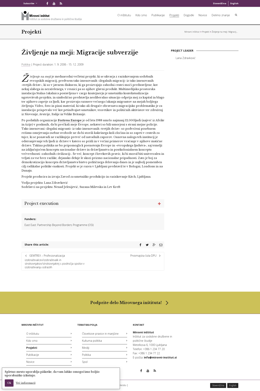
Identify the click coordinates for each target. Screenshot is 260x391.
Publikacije (158, 15)
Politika (26, 64)
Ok (9, 383)
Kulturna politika (92, 340)
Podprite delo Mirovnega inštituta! (126, 302)
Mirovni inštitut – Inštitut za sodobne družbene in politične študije (192, 31)
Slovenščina (219, 3)
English (234, 3)
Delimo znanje (221, 15)
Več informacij (25, 383)
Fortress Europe (70, 120)
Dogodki (189, 15)
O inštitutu (124, 15)
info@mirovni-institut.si (160, 357)
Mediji (85, 348)
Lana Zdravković (185, 58)
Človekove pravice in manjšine (100, 333)
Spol (85, 362)
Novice (203, 15)
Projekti (174, 15)
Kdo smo (141, 15)
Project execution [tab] (41, 203)
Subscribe (28, 3)
